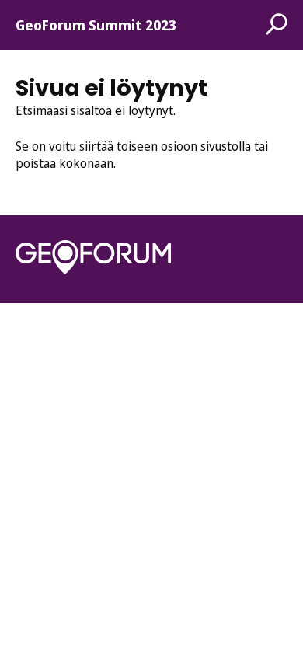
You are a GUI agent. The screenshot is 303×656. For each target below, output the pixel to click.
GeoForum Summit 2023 (96, 25)
